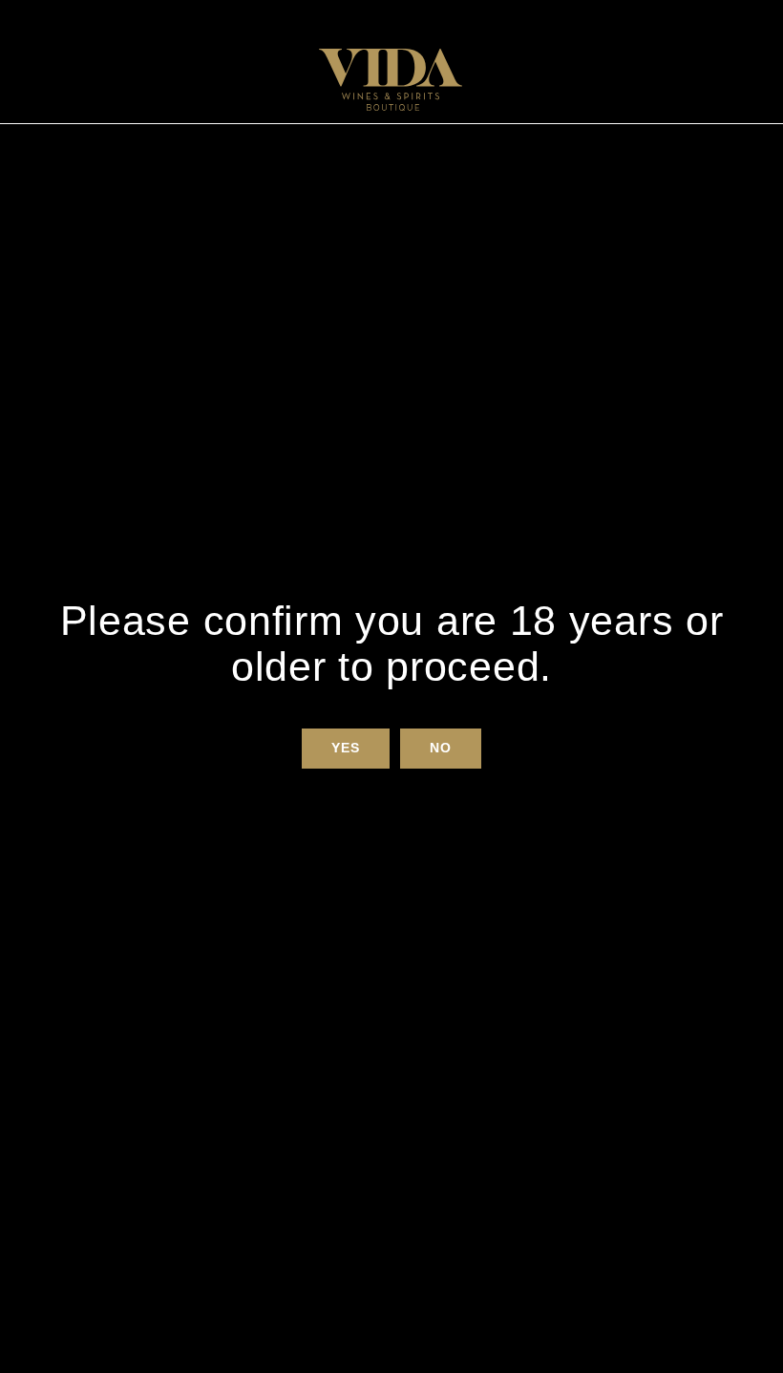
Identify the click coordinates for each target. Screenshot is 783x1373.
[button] (345, 749)
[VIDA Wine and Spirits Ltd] (390, 80)
